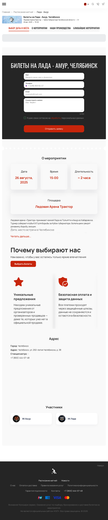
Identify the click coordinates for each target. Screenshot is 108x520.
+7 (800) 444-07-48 (20, 357)
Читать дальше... (21, 236)
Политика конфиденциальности (83, 485)
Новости (65, 480)
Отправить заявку (54, 128)
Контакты (55, 490)
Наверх (100, 465)
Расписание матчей (48, 480)
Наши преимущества (60, 28)
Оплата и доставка (28, 485)
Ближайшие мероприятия (86, 28)
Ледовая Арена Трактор (32, 20)
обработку (56, 118)
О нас (12, 485)
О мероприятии (39, 28)
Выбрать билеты (23, 263)
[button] (27, 86)
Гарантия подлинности (36, 490)
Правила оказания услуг (52, 485)
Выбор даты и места (19, 28)
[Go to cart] (103, 4)
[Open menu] (4, 4)
